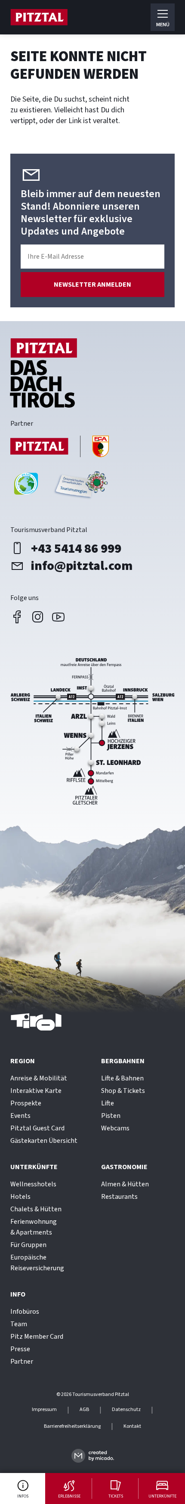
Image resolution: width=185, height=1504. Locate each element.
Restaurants (119, 1196)
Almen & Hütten (125, 1184)
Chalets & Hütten (36, 1209)
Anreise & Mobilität (38, 1078)
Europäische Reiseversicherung (37, 1263)
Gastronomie (124, 1167)
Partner (21, 1361)
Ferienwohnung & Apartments (33, 1227)
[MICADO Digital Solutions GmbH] (92, 1455)
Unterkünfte (34, 1167)
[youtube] (58, 617)
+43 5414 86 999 (76, 548)
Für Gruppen (28, 1245)
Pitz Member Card (36, 1336)
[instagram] (38, 617)
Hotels (20, 1196)
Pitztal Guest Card (37, 1128)
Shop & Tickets (123, 1091)
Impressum (44, 1409)
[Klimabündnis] (26, 487)
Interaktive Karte (36, 1091)
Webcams (115, 1128)
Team (18, 1324)
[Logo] (39, 17)
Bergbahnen (123, 1061)
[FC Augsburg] (59, 447)
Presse (20, 1349)
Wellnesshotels (33, 1184)
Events (20, 1115)
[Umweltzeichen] (80, 487)
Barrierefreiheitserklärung (72, 1426)
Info (17, 1294)
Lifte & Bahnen (122, 1078)
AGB (84, 1409)
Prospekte (25, 1103)
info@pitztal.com (82, 566)
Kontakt (132, 1426)
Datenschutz (126, 1409)
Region (22, 1061)
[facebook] (17, 617)
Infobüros (24, 1311)
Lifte (107, 1103)
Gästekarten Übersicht (43, 1140)
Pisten (110, 1115)
